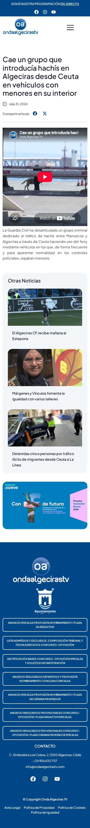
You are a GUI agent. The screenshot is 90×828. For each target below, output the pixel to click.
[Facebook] (36, 12)
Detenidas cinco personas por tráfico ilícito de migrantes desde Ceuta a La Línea (43, 459)
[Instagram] (45, 12)
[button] (70, 28)
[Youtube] (53, 12)
